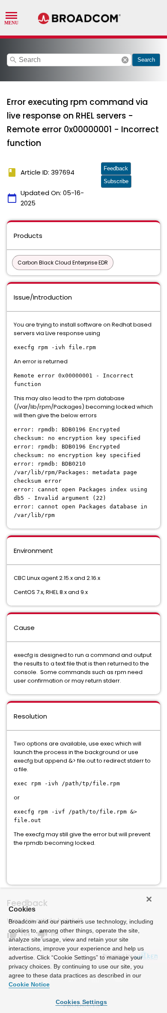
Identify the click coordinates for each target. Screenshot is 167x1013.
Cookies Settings (81, 1001)
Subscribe (116, 181)
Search (146, 59)
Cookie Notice (29, 984)
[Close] (149, 899)
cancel (125, 60)
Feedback (116, 168)
